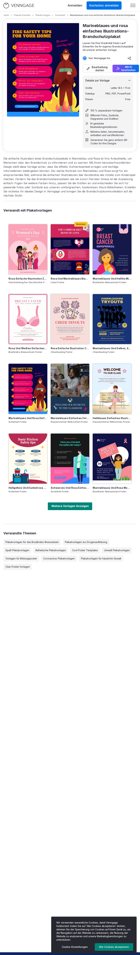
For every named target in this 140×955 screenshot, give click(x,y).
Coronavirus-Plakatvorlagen (59, 558)
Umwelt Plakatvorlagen (117, 550)
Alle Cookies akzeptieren (114, 946)
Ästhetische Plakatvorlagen (50, 550)
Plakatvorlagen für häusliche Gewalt (101, 558)
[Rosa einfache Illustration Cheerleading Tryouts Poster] (70, 319)
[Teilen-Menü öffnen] (129, 58)
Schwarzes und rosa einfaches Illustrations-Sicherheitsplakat (70, 487)
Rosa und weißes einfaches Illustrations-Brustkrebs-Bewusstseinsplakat (28, 348)
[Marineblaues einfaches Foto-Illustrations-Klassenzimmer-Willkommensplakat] (70, 389)
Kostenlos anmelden (104, 5)
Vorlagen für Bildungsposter (21, 558)
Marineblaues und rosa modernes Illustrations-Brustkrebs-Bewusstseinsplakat (112, 487)
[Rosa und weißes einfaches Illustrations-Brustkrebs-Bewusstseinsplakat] (28, 319)
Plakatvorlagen (42, 15)
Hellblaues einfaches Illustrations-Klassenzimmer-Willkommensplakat (112, 418)
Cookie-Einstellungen (75, 946)
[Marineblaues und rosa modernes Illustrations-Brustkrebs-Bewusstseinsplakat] (112, 459)
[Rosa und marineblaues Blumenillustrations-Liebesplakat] (70, 249)
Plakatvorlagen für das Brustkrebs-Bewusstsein (32, 542)
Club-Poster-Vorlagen (17, 566)
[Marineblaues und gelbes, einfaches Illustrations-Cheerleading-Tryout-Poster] (112, 319)
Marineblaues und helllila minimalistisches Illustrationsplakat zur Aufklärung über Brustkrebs (112, 278)
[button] (97, 68)
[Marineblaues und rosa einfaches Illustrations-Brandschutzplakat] (28, 389)
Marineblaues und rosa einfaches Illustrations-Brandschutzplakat (28, 418)
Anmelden (75, 5)
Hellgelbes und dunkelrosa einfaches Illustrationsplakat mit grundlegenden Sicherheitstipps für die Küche (28, 487)
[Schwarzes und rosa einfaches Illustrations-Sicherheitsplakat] (70, 459)
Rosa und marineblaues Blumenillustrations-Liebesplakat (70, 278)
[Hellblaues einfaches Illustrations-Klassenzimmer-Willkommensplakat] (112, 389)
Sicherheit (60, 15)
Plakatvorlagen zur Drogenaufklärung (86, 542)
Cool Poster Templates (85, 550)
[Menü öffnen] (133, 5)
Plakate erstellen (22, 15)
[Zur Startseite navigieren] (18, 5)
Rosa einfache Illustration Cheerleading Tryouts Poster (70, 348)
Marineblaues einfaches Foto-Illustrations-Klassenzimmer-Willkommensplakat (70, 418)
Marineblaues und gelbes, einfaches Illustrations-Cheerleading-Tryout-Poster (112, 348)
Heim (6, 15)
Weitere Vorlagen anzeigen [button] (70, 506)
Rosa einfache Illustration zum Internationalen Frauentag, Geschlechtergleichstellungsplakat (28, 278)
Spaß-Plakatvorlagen (17, 550)
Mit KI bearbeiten (128, 68)
